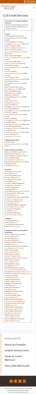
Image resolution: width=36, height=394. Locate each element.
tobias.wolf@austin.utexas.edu (14, 207)
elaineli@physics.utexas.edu (13, 110)
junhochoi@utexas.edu (12, 252)
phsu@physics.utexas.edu (13, 313)
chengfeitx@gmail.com (12, 177)
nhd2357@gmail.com (11, 195)
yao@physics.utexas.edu (12, 136)
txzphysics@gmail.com (12, 236)
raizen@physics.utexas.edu (13, 124)
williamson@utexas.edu (12, 321)
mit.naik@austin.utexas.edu (13, 120)
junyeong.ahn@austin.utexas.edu (15, 48)
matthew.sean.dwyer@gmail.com (15, 301)
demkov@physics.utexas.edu (14, 73)
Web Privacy (17, 390)
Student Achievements (17, 350)
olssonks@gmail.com (11, 262)
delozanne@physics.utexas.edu (15, 67)
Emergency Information (15, 388)
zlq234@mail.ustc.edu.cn (12, 165)
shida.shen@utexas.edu (12, 317)
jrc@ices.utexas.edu (11, 63)
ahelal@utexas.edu (19, 154)
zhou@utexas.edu (10, 289)
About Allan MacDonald (17, 365)
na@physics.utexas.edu (12, 226)
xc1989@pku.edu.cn (11, 211)
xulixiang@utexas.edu (12, 277)
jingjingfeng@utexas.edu (12, 281)
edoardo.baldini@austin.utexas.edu (16, 57)
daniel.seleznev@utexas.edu (14, 199)
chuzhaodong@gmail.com (13, 256)
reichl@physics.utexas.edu (13, 44)
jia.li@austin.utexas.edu (12, 103)
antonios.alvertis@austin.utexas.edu (16, 52)
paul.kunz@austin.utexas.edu (14, 97)
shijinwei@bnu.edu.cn (11, 222)
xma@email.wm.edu (24, 191)
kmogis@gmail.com (11, 173)
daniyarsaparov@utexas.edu (14, 309)
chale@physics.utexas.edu (13, 185)
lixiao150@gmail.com (11, 189)
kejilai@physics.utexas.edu (13, 107)
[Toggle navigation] (34, 7)
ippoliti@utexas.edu (11, 93)
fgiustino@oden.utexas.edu (13, 79)
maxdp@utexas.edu (11, 293)
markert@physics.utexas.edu (14, 114)
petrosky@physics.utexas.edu (14, 160)
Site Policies (26, 388)
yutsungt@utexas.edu (12, 203)
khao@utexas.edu (22, 258)
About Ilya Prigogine (15, 344)
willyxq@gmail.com (11, 285)
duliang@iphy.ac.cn (11, 181)
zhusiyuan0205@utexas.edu (14, 215)
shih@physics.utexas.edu (13, 128)
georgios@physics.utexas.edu (14, 248)
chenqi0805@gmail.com (12, 240)
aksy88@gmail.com (11, 266)
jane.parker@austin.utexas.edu (14, 144)
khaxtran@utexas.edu (24, 273)
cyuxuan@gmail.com (11, 297)
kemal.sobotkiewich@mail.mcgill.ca (16, 269)
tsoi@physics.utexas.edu (13, 132)
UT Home (6, 388)
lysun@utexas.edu (24, 271)
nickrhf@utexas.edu (11, 89)
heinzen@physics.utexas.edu (14, 83)
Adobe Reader (25, 390)
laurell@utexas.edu (11, 244)
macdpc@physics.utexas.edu (14, 38)
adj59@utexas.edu (11, 305)
